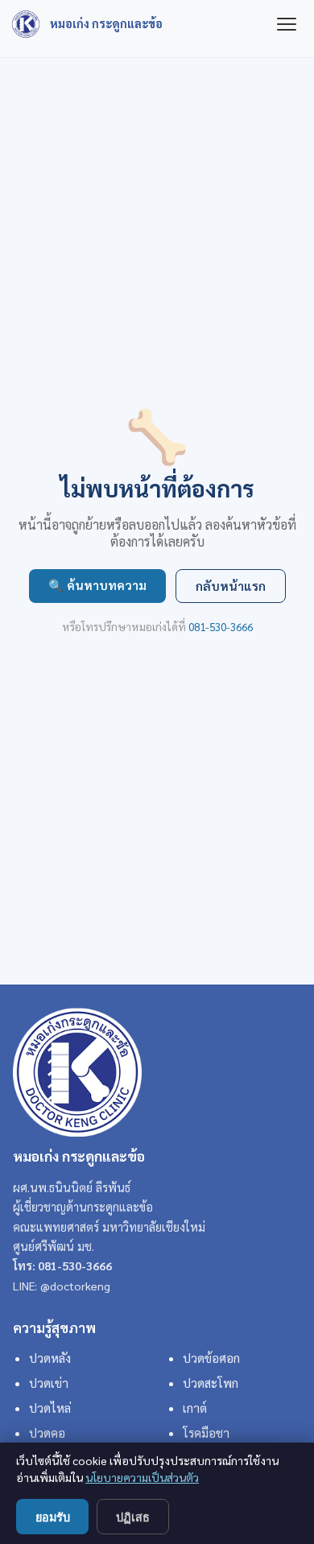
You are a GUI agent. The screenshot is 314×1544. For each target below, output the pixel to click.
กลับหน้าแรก (231, 586)
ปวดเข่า (48, 1383)
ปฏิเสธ (133, 1517)
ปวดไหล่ (50, 1408)
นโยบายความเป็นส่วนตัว (142, 1477)
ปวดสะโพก (210, 1383)
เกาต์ (195, 1408)
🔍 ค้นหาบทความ (97, 585)
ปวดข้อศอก (211, 1358)
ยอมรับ (52, 1517)
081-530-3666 (220, 626)
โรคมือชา (206, 1433)
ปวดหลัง (50, 1358)
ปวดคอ (47, 1433)
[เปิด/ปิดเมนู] (287, 24)
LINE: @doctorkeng (61, 1285)
